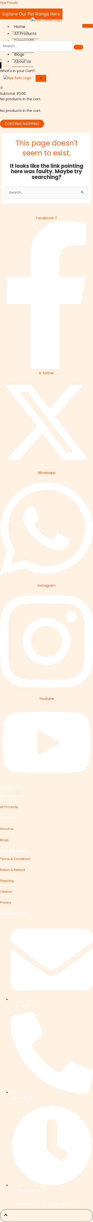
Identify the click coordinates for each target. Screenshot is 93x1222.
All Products (25, 33)
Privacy (5, 902)
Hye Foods (9, 2)
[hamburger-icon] (87, 26)
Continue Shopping (22, 123)
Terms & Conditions (15, 859)
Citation (6, 891)
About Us (22, 61)
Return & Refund (12, 870)
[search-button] (78, 47)
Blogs (19, 54)
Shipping (7, 880)
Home (19, 26)
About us (7, 829)
